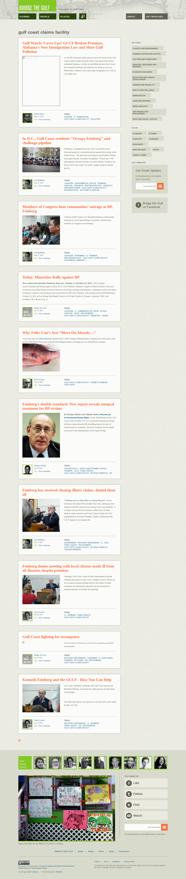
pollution (95, 119)
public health (86, 471)
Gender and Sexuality (144, 85)
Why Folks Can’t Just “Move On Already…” (59, 333)
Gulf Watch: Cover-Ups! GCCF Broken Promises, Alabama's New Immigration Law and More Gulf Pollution (62, 47)
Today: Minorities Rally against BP (50, 277)
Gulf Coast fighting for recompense (50, 637)
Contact (97, 862)
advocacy (108, 186)
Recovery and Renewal (89, 543)
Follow (137, 794)
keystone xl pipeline (90, 190)
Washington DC (71, 190)
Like (136, 783)
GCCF (76, 471)
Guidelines (116, 862)
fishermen (79, 256)
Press (106, 862)
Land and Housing (141, 101)
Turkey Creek (139, 155)
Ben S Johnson (33, 872)
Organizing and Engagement (140, 113)
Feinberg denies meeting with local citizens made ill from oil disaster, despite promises (68, 568)
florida (153, 134)
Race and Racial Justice (145, 119)
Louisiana (68, 183)
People (44, 16)
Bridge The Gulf (40, 308)
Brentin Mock (39, 114)
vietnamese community (75, 260)
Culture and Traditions (145, 59)
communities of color (88, 311)
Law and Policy (71, 469)
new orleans (139, 150)
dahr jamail (107, 658)
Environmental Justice (85, 183)
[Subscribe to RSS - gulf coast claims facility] (19, 741)
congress (78, 186)
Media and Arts (140, 106)
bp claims (78, 660)
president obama (72, 188)
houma (105, 316)
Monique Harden (40, 466)
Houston (68, 186)
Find (136, 804)
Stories (24, 16)
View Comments (44, 119)
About (131, 16)
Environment (70, 543)
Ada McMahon (39, 180)
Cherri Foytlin (39, 612)
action (103, 311)
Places (65, 16)
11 (74, 117)
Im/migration (83, 117)
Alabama (68, 117)
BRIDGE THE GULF (64, 851)
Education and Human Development (143, 78)
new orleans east (93, 186)
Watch (137, 815)
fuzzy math (69, 385)
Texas (76, 313)
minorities (95, 316)
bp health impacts (99, 473)
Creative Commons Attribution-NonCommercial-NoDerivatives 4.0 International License (46, 867)
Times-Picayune (45, 339)
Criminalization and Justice (147, 54)
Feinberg (102, 183)
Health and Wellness (143, 90)
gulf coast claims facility (76, 119)
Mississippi (138, 144)
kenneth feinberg (99, 382)
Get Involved (154, 16)
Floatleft (59, 872)
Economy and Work (142, 72)
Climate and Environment (145, 48)
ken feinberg (87, 313)
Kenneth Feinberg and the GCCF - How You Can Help (66, 680)
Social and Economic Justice (93, 469)
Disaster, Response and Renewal (144, 66)
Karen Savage (39, 380)
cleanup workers (72, 550)
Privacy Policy (129, 862)
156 (110, 473)
